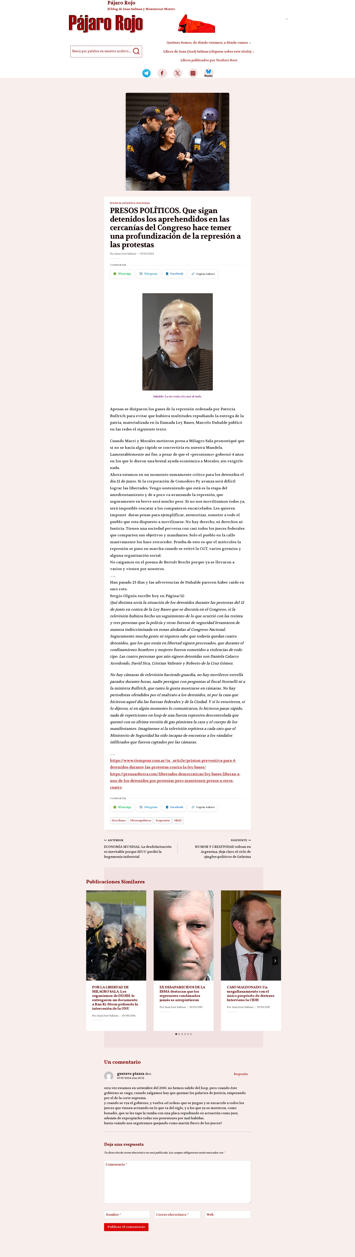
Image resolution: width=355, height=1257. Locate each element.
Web (210, 1215)
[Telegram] (146, 73)
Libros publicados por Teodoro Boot (208, 60)
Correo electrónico (172, 1215)
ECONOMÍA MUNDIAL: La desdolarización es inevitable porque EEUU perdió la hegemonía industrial (138, 849)
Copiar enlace (203, 274)
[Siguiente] (275, 960)
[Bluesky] (208, 73)
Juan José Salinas (125, 253)
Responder (241, 1074)
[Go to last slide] (92, 960)
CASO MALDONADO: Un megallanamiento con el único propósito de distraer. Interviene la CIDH (251, 994)
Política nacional (137, 203)
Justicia (116, 203)
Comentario (116, 1164)
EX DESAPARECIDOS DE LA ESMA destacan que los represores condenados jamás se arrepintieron (182, 994)
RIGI (178, 820)
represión (163, 820)
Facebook (174, 273)
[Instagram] (193, 73)
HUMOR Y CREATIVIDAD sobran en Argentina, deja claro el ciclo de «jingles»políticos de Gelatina (223, 849)
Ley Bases (119, 820)
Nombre (113, 1215)
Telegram (148, 273)
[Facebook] (162, 73)
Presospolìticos (140, 820)
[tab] (176, 1034)
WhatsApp (122, 273)
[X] (177, 73)
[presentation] (116, 935)
